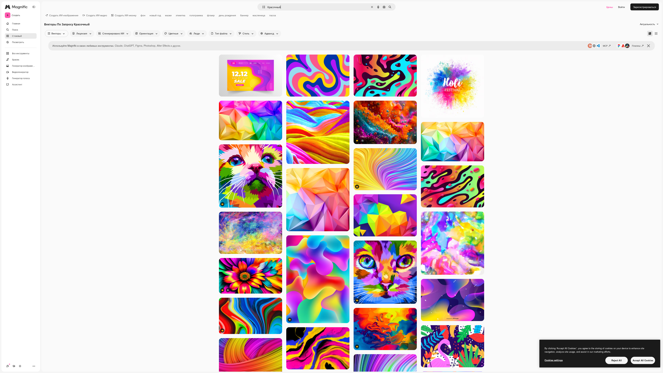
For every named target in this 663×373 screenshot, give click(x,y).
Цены (609, 7)
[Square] (656, 33)
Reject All (616, 360)
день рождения (227, 15)
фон (143, 15)
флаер (211, 15)
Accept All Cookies (643, 360)
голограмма (196, 15)
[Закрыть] (648, 46)
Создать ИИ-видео (96, 15)
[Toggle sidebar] (34, 7)
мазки (168, 15)
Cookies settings (554, 360)
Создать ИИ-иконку (125, 15)
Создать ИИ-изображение (63, 15)
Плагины (636, 45)
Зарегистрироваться (644, 7)
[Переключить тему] (20, 366)
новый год (155, 15)
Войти (621, 7)
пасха (272, 15)
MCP (605, 45)
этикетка (180, 15)
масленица (259, 15)
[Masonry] (650, 33)
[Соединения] (7, 366)
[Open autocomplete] (262, 7)
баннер (244, 15)
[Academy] (14, 366)
